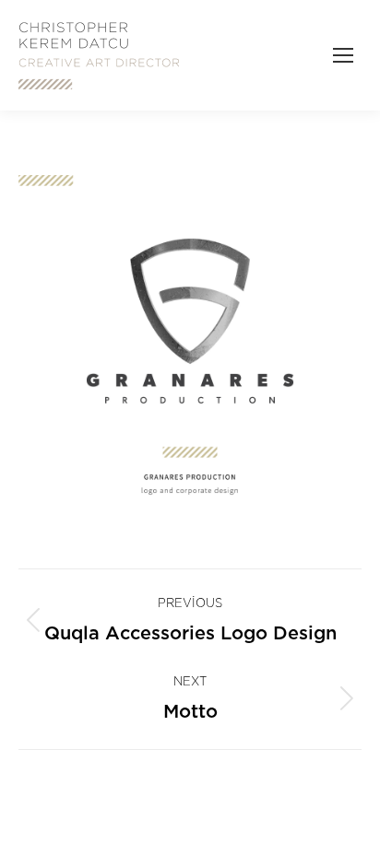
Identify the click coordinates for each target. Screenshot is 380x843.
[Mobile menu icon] (343, 55)
